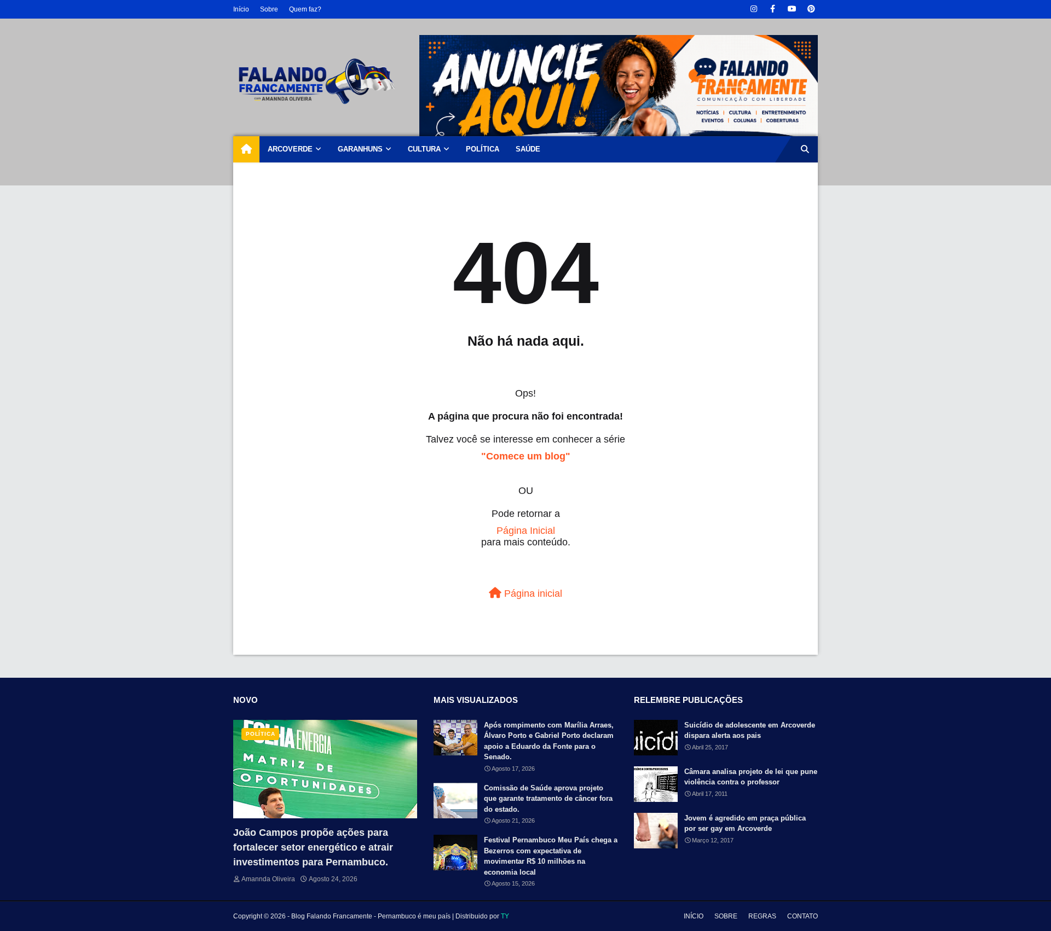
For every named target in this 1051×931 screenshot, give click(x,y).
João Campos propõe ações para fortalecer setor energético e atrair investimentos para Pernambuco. (313, 847)
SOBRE (725, 916)
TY (505, 916)
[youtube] (792, 9)
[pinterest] (811, 9)
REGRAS (762, 916)
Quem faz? (305, 9)
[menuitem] (246, 149)
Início (241, 9)
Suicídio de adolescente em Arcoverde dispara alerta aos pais (749, 730)
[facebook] (772, 9)
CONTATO (802, 916)
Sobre (269, 9)
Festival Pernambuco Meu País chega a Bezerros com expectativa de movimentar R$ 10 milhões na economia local (550, 856)
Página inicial (531, 593)
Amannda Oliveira (268, 879)
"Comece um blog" (525, 456)
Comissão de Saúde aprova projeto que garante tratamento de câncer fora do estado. (548, 798)
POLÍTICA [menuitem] (482, 149)
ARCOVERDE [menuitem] (290, 149)
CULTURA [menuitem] (424, 149)
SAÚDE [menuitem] (528, 149)
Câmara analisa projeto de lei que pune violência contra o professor (750, 777)
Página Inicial (525, 530)
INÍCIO (693, 916)
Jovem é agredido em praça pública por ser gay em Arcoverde (745, 823)
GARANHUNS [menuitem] (360, 149)
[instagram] (753, 9)
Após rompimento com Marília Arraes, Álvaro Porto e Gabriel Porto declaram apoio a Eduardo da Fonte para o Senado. (549, 741)
